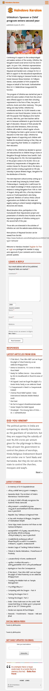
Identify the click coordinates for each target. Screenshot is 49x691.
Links (27, 680)
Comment (13, 274)
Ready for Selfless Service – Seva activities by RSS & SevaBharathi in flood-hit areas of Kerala (26, 376)
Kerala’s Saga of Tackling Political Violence (24, 547)
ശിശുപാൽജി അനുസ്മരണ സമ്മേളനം (22, 490)
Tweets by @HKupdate (13, 625)
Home (22, 680)
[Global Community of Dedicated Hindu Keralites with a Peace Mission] (24, 12)
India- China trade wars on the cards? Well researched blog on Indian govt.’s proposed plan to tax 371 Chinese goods (24, 604)
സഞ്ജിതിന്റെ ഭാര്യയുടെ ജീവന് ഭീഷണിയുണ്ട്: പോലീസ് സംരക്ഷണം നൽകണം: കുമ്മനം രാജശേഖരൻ (22, 541)
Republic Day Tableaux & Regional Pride (23, 515)
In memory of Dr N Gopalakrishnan (21, 487)
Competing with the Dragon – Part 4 (22, 590)
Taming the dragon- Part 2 (18, 598)
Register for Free (36, 247)
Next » (39, 472)
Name (11, 310)
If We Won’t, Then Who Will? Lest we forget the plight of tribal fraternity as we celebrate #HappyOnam (26, 362)
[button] (47, 2)
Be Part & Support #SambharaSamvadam (25, 404)
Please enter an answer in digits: (21, 331)
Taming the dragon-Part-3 (18, 594)
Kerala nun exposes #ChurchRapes (21, 610)
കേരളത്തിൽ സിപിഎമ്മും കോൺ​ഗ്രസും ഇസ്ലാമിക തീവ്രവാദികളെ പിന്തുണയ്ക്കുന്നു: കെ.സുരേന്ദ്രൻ (24, 533)
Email (11, 317)
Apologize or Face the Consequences (21, 568)
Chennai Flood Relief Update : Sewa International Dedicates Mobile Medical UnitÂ (24, 395)
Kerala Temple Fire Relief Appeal (22, 407)
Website (12, 324)
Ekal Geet (13, 401)
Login (11, 249)
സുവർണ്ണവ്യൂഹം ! (15, 587)
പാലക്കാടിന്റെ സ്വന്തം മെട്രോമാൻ (22, 559)
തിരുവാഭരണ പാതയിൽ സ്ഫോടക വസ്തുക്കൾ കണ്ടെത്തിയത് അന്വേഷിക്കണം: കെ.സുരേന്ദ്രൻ (25, 508)
